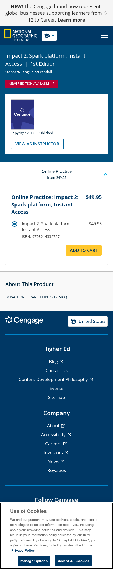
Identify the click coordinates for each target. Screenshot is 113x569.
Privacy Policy (23, 550)
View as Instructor (37, 144)
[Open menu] (104, 36)
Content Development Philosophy (54, 379)
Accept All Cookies (73, 560)
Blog (54, 361)
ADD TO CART (83, 250)
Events (56, 388)
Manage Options (34, 560)
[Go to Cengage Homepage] (20, 35)
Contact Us (56, 370)
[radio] (14, 224)
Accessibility (54, 434)
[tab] (56, 174)
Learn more (71, 20)
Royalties (56, 470)
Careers (54, 443)
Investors (54, 452)
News (54, 461)
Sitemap (56, 397)
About (53, 426)
